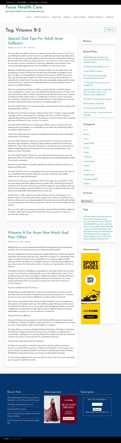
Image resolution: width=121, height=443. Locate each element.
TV (102, 236)
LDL (91, 229)
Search (109, 30)
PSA (103, 231)
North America (92, 231)
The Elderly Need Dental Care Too (96, 67)
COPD (106, 221)
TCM (85, 234)
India (111, 226)
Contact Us (10, 2)
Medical (110, 17)
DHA (85, 224)
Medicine (56, 17)
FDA (110, 224)
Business (87, 134)
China (102, 221)
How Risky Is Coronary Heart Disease (98, 99)
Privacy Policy (33, 2)
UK (105, 236)
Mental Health (95, 17)
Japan (87, 229)
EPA (93, 224)
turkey (98, 236)
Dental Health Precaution (93, 71)
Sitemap (44, 2)
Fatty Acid (104, 224)
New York (107, 229)
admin (32, 47)
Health (67, 17)
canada (93, 221)
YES (107, 239)
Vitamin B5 (101, 239)
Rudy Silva (109, 231)
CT (111, 221)
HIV (107, 226)
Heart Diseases (89, 161)
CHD (97, 221)
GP (90, 226)
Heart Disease (100, 226)
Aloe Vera (101, 216)
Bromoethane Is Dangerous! (94, 104)
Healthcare (79, 17)
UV (96, 239)
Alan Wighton (92, 216)
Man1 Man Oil (99, 229)
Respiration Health (90, 179)
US (90, 239)
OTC (100, 231)
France (86, 226)
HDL (93, 226)
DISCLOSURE (21, 2)
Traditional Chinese (94, 234)
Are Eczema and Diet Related (95, 108)
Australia (98, 219)
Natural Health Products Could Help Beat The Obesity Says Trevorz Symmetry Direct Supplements (97, 92)
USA (92, 239)
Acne (29, 17)
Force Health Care (24, 7)
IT (84, 229)
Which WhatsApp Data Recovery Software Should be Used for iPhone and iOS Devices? (97, 59)
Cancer (86, 139)
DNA (89, 224)
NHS (85, 231)
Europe (97, 224)
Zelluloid (87, 184)
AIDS (85, 216)
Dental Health (41, 17)
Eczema (86, 148)
